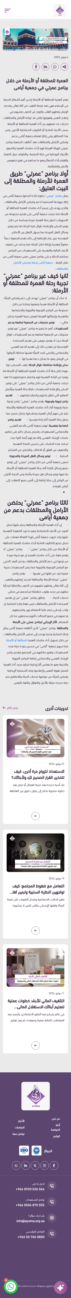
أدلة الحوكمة (55, 1127)
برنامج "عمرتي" (53, 195)
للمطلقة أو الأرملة (16, 640)
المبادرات (19, 1127)
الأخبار (21, 1120)
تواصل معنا (18, 1133)
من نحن (56, 1118)
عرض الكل (12, 707)
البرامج (56, 1135)
